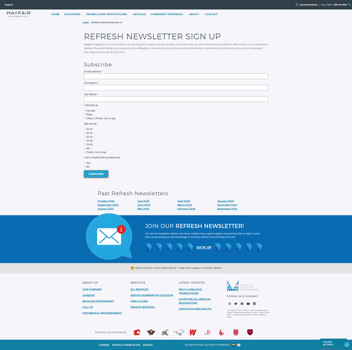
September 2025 (108, 205)
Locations (72, 14)
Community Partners (166, 14)
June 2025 (144, 205)
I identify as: (91, 105)
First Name (91, 82)
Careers (104, 345)
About (194, 14)
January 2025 (225, 201)
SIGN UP (204, 247)
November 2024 (227, 208)
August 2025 (106, 208)
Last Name (91, 94)
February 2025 (186, 208)
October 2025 (106, 201)
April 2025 (183, 201)
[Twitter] (236, 304)
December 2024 (227, 205)
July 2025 (143, 201)
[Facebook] (242, 304)
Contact (211, 14)
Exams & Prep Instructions (106, 14)
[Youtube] (248, 304)
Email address (93, 71)
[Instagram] (229, 304)
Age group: (90, 123)
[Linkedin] (254, 304)
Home (55, 14)
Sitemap (148, 345)
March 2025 (184, 205)
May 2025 (143, 208)
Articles (139, 14)
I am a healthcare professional (102, 157)
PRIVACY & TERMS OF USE (126, 345)
